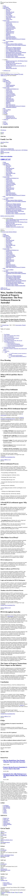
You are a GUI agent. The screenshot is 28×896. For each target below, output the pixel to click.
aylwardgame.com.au (5, 842)
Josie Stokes (8, 14)
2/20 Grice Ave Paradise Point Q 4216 (5, 869)
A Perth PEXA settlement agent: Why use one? (13, 340)
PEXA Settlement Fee (11, 342)
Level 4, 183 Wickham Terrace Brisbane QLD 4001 (7, 855)
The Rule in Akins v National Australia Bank (15, 57)
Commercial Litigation (11, 28)
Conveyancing (9, 24)
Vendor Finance (9, 25)
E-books (5, 112)
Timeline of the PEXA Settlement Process (15, 346)
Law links (5, 113)
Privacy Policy (6, 882)
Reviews (5, 812)
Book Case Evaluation (5, 289)
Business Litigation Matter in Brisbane (14, 43)
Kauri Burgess (9, 13)
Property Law (9, 23)
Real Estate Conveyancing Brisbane (13, 53)
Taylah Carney (9, 19)
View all (5, 825)
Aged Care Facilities (10, 26)
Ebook (4, 121)
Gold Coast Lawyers (14, 64)
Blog (4, 40)
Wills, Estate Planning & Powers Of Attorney (15, 39)
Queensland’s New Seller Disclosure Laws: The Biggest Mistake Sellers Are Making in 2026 (15, 775)
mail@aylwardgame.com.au (7, 839)
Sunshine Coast (14, 150)
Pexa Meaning (7, 334)
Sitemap (5, 885)
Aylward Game (5, 325)
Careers (5, 811)
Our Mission (6, 7)
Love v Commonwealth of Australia (13, 51)
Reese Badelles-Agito (10, 16)
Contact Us (5, 119)
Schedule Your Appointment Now (8, 457)
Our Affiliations (6, 806)
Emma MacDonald (10, 12)
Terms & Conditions (7, 883)
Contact (5, 810)
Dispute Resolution (10, 31)
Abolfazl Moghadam (10, 85)
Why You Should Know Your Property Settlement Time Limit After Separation (14, 761)
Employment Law (10, 29)
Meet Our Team (6, 8)
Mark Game (8, 9)
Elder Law (8, 35)
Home (4, 5)
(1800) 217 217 (4, 75)
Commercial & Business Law (12, 21)
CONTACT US (6, 70)
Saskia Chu (8, 18)
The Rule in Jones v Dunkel (12, 56)
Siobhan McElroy (10, 86)
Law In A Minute (9, 41)
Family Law (8, 30)
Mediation (8, 34)
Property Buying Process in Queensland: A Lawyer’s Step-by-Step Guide (15, 767)
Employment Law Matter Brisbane (13, 48)
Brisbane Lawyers (10, 115)
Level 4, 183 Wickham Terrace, (12, 74)
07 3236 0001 (4, 835)
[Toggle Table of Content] (2, 332)
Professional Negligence (11, 37)
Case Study (5, 42)
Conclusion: (7, 351)
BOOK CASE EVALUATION (7, 216)
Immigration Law (9, 98)
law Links (5, 123)
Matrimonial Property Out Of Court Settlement (16, 52)
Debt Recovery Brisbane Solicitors (13, 47)
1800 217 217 (4, 832)
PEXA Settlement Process (9, 339)
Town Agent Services (10, 36)
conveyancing (10, 616)
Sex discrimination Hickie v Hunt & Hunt (15, 54)
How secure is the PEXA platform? (17, 355)
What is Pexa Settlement (9, 336)
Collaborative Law (10, 32)
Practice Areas (6, 20)
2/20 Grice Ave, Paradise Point (7, 149)
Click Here (3, 142)
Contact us (5, 124)
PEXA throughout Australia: (9, 347)
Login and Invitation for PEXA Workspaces (15, 345)
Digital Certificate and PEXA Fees (14, 343)
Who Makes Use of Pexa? (9, 341)
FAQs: (6, 352)
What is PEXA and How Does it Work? (12, 335)
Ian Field (8, 10)
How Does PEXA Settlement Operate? (11, 338)
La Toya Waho (9, 15)
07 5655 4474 (4, 864)
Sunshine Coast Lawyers (11, 118)
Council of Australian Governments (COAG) (12, 418)
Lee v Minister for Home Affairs (13, 50)
